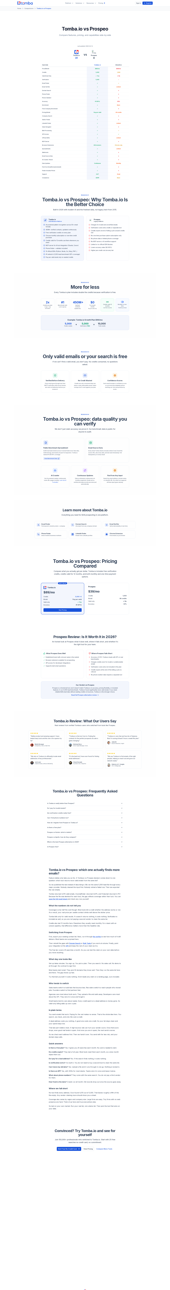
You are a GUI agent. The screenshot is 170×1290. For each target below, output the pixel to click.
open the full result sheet (58, 899)
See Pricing (63, 610)
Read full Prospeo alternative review (84, 695)
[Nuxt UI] (25, 3)
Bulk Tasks (87, 943)
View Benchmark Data (50, 458)
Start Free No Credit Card (67, 1149)
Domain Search (75, 943)
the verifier (97, 937)
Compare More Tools (104, 1149)
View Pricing (88, 1149)
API (67, 946)
